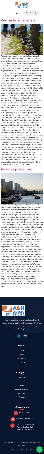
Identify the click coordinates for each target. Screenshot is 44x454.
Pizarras (22, 397)
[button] (39, 449)
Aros (22, 381)
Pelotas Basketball (22, 389)
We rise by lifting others (18, 20)
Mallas (22, 385)
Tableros (22, 378)
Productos (22, 359)
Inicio (22, 351)
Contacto (22, 362)
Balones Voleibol (22, 393)
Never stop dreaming (16, 169)
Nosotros (22, 355)
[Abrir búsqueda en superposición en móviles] (17, 13)
